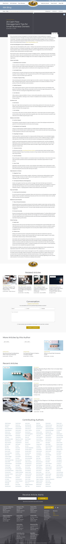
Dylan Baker (18, 444)
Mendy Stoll (38, 486)
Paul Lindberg (48, 454)
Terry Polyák (59, 456)
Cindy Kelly (7, 475)
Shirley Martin (59, 446)
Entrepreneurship (6, 351)
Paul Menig (48, 458)
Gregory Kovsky (19, 470)
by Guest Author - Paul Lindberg (23, 292)
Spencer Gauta (59, 447)
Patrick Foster (48, 451)
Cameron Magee (8, 456)
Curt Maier (7, 479)
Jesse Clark (27, 454)
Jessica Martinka (28, 456)
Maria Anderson (39, 468)
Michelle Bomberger (50, 430)
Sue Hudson (59, 451)
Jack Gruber (18, 484)
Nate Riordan (48, 435)
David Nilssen (18, 432)
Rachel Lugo (48, 465)
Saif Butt (58, 432)
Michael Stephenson (50, 428)
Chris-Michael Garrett (9, 470)
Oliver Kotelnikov (49, 446)
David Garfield (18, 426)
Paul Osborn (48, 460)
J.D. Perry (17, 482)
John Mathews (28, 470)
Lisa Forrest (38, 447)
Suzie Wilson (59, 453)
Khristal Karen (39, 428)
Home (4, 11)
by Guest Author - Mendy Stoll (39, 380)
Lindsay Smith (39, 444)
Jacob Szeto (27, 423)
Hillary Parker (18, 475)
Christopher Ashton (9, 474)
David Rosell (18, 435)
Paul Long (48, 456)
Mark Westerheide (39, 474)
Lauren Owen (38, 439)
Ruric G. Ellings (59, 428)
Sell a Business (13, 3)
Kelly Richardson (39, 426)
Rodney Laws (59, 423)
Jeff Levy (27, 442)
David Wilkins (18, 437)
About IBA (61, 3)
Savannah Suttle (60, 437)
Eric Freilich (18, 449)
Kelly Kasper (38, 425)
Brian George (7, 449)
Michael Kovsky (49, 426)
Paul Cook (48, 453)
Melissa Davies (39, 482)
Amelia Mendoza (8, 430)
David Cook (18, 425)
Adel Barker (7, 425)
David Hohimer (18, 428)
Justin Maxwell (28, 475)
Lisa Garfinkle (39, 449)
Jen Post (26, 446)
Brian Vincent (7, 451)
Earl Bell (17, 446)
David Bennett (8, 486)
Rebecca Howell (49, 467)
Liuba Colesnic (39, 451)
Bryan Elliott (7, 454)
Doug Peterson (19, 442)
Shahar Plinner (59, 442)
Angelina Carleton (8, 435)
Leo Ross (38, 442)
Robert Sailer (48, 475)
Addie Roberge (8, 423)
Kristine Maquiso (39, 433)
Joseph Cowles (28, 472)
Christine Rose (8, 472)
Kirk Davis (38, 430)
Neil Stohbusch (49, 437)
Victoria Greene (59, 467)
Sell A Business (36, 367)
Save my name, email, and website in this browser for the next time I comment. (34, 324)
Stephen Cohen (59, 449)
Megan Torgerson (39, 479)
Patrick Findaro (48, 449)
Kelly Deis (38, 423)
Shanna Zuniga (59, 444)
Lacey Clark (38, 435)
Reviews (56, 0)
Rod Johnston (48, 486)
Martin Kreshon (39, 475)
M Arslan (38, 456)
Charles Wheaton (8, 463)
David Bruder (18, 423)
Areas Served (54, 3)
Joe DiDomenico (28, 463)
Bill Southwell (7, 444)
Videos (52, 0)
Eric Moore (18, 451)
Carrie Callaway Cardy (9, 460)
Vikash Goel (59, 468)
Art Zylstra (7, 437)
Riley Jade (47, 470)
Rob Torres (48, 472)
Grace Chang (18, 467)
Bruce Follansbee (8, 453)
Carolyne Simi (7, 458)
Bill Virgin (7, 446)
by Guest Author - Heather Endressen (9, 291)
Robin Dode (48, 481)
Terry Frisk (59, 454)
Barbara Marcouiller (9, 439)
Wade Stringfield (60, 474)
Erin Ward (17, 458)
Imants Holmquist (19, 481)
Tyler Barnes (59, 465)
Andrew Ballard (8, 433)
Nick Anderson (48, 440)
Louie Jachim (38, 453)
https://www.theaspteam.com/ (32, 42)
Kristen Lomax (39, 432)
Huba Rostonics (19, 479)
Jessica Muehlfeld (28, 458)
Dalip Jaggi (7, 482)
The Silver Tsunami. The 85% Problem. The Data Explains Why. (9, 288)
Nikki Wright (48, 444)
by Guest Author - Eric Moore (11, 28)
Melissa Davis (39, 484)
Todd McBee (59, 458)
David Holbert (18, 430)
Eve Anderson (18, 461)
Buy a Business (21, 3)
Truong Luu (59, 463)
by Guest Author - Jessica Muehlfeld (40, 292)
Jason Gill (27, 437)
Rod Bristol (48, 484)
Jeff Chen (27, 440)
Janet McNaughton (29, 433)
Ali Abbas (7, 426)
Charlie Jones (7, 465)
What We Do (5, 3)
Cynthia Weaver (8, 481)
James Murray (28, 428)
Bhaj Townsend (8, 442)
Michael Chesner (49, 425)
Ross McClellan (59, 426)
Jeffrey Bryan (27, 444)
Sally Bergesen (59, 433)
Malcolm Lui (38, 460)
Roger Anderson (60, 425)
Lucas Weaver (39, 454)
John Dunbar (27, 467)
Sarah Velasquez (60, 435)
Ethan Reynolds (19, 460)
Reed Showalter (49, 468)
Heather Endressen (19, 472)
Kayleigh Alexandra (29, 484)
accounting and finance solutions (28, 150)
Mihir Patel (38, 458)
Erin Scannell (18, 456)
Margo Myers (39, 467)
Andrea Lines (7, 432)
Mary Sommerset (39, 477)
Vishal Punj (59, 470)
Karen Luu (27, 482)
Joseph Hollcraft (28, 474)
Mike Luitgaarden (49, 433)
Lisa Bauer (38, 446)
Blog (50, 0)
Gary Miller (18, 465)
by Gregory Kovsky (52, 292)
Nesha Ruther (48, 439)
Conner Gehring (8, 477)
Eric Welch (17, 453)
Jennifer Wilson (28, 451)
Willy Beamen (59, 477)
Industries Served (45, 3)
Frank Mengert (18, 463)
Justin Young (27, 479)
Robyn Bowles (48, 482)
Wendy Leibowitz (60, 475)
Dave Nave (7, 484)
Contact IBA (61, 0)
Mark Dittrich (38, 470)
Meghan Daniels (39, 481)
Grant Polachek (19, 468)
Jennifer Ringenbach (29, 447)
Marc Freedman (39, 465)
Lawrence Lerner (39, 440)
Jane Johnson (27, 432)
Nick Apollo (48, 442)
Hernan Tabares (19, 474)
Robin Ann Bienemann (50, 479)
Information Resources (10, 19)
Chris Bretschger (8, 468)
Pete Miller (48, 461)
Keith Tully (27, 486)
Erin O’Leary (18, 454)
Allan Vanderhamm (8, 428)
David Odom (18, 433)
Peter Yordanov (49, 463)
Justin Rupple (27, 477)
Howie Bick (18, 477)
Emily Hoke (18, 447)
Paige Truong (48, 447)
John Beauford (28, 465)
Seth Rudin (59, 440)
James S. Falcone (28, 430)
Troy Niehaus (59, 461)
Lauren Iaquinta (39, 437)
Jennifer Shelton (28, 449)
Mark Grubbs (38, 472)
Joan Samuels (27, 460)
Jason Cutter (27, 435)
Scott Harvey (59, 439)
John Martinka (28, 468)
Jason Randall (27, 439)
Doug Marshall (18, 440)
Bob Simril (7, 447)
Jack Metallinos (18, 486)
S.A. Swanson (59, 430)
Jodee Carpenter (28, 461)
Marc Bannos (38, 463)
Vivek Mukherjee (60, 472)
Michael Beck (48, 423)
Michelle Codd (48, 432)
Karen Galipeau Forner (29, 481)
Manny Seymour (39, 461)
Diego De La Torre (19, 439)
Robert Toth (48, 477)
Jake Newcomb (28, 425)
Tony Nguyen (59, 460)
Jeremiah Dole (28, 453)
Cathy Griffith (7, 461)
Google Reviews (56, 515)
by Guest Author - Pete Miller (38, 411)
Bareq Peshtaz (8, 440)
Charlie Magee (8, 467)
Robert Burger (48, 474)
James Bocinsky (28, 426)
